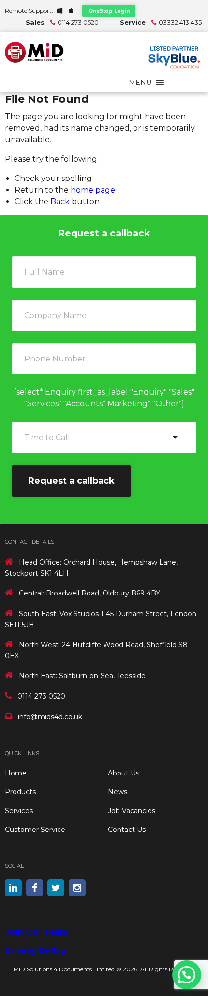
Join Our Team (36, 932)
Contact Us (127, 829)
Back (60, 201)
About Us (123, 773)
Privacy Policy (35, 951)
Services (19, 810)
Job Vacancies (131, 810)
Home (16, 773)
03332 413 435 (180, 22)
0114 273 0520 (78, 22)
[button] (140, 82)
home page (93, 189)
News (117, 792)
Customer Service (35, 829)
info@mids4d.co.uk (50, 716)
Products (20, 792)
